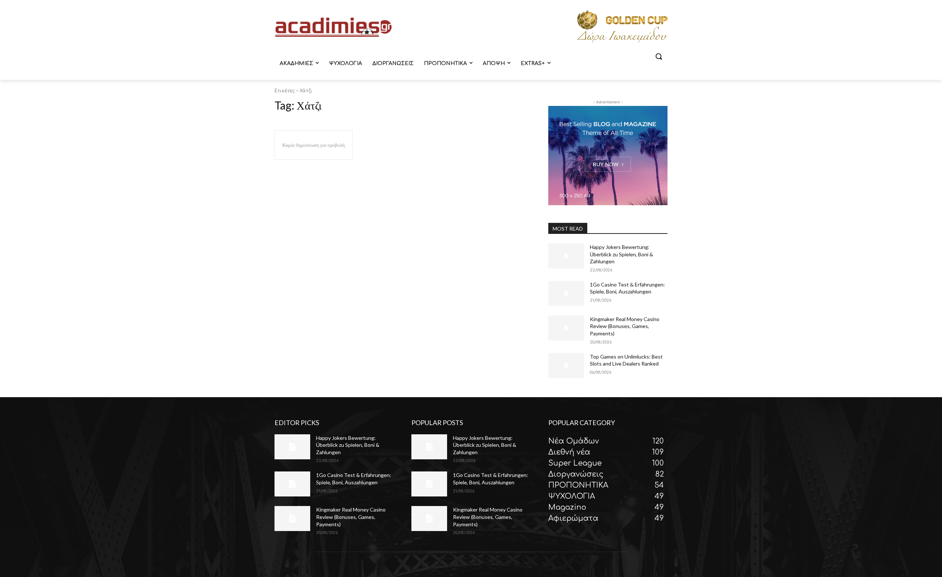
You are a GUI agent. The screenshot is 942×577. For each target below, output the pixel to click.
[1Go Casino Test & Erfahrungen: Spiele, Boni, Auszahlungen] (566, 293)
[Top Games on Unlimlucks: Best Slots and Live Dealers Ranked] (566, 365)
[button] (658, 56)
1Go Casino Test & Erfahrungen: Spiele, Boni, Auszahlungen (627, 288)
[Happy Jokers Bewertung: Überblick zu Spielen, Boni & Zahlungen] (566, 255)
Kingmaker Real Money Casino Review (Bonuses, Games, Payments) (624, 326)
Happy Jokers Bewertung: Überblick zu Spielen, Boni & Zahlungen (621, 254)
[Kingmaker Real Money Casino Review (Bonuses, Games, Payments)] (566, 328)
